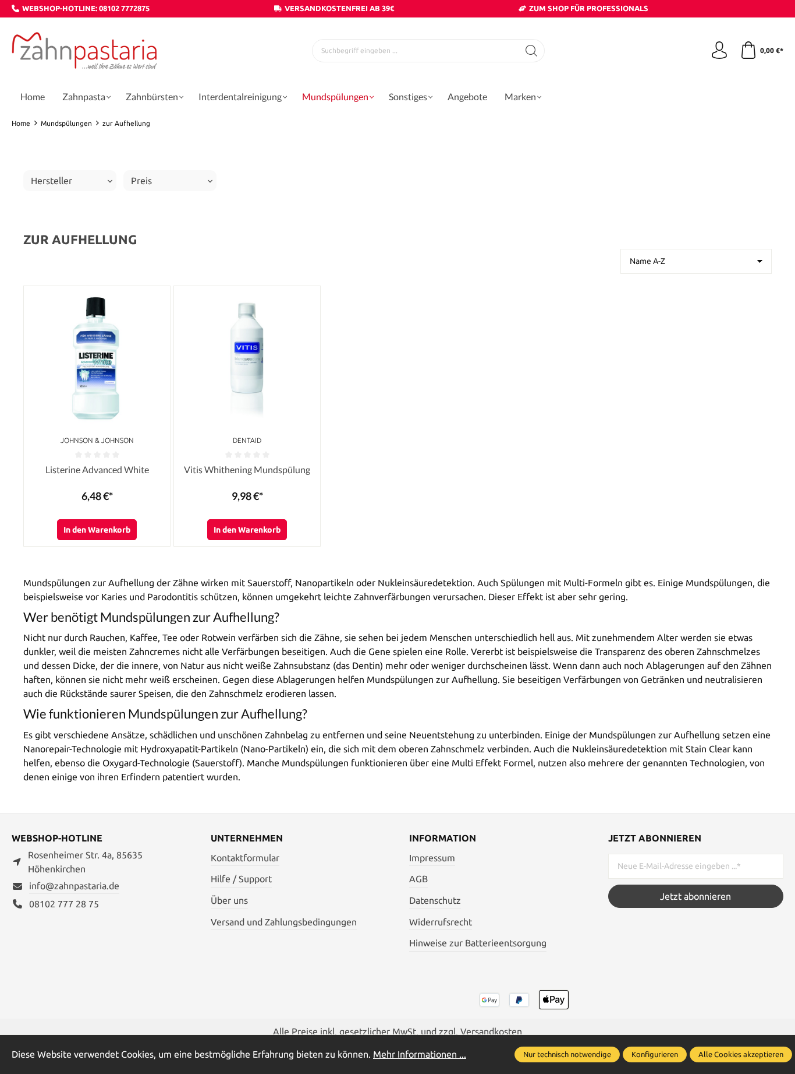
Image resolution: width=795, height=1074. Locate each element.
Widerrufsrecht (440, 922)
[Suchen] (532, 50)
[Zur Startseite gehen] (84, 51)
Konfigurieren (654, 1054)
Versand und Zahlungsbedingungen (284, 922)
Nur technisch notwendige (567, 1054)
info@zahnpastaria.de (74, 886)
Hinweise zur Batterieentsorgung (477, 943)
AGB (418, 879)
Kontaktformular (245, 858)
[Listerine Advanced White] (97, 359)
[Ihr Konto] (719, 50)
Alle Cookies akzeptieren (740, 1054)
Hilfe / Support (241, 879)
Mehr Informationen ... (419, 1054)
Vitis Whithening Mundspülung (247, 469)
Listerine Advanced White (97, 469)
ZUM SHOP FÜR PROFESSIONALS (588, 8)
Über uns (229, 900)
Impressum (432, 858)
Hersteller (51, 180)
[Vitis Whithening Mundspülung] (247, 359)
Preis (141, 180)
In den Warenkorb (96, 529)
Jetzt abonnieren (695, 896)
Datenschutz (435, 900)
